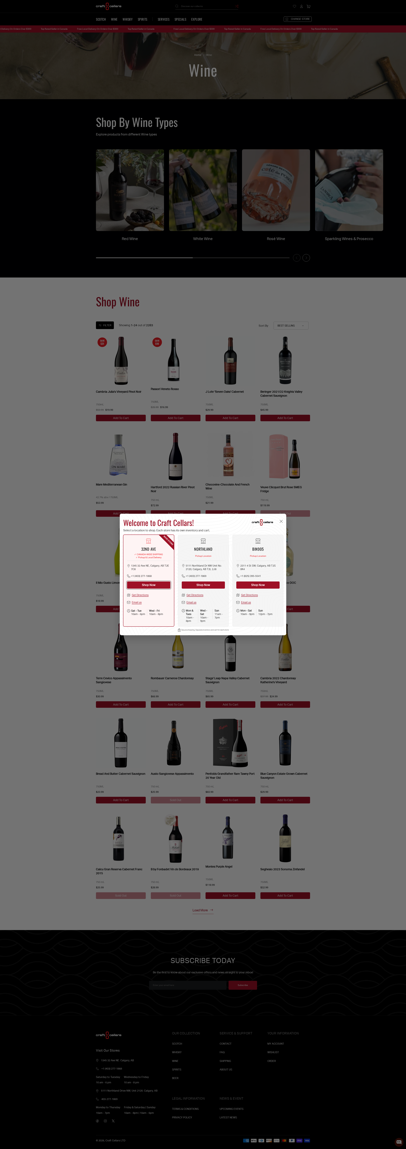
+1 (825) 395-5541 (250, 576)
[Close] (281, 521)
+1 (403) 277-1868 (141, 576)
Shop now (148, 585)
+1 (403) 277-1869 (196, 576)
